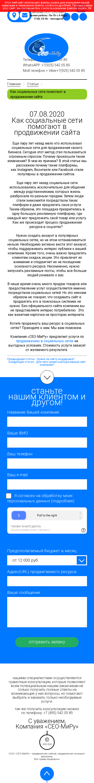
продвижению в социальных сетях (44, 341)
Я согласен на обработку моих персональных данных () (40, 498)
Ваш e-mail (17, 474)
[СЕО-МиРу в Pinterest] (83, 17)
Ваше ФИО (17, 433)
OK (90, 8)
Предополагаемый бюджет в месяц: (42, 550)
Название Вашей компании (33, 412)
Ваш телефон (19, 454)
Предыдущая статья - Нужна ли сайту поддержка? (41, 359)
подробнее (62, 501)
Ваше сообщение (23, 592)
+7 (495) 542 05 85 (58, 713)
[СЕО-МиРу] (46, 48)
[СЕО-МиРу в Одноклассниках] (75, 17)
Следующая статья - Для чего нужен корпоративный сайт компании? (47, 363)
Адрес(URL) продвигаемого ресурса (41, 571)
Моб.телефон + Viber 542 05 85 (54, 70)
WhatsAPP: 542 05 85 (47, 65)
